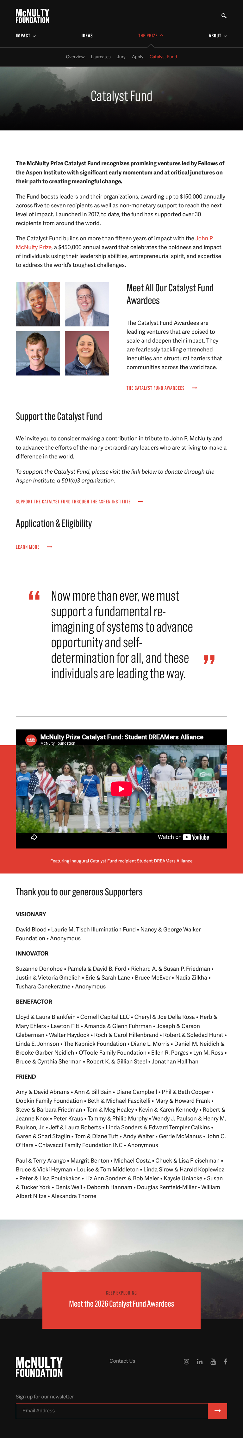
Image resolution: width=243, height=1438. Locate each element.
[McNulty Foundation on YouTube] (213, 1367)
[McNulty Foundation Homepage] (32, 16)
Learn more (28, 547)
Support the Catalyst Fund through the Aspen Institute (74, 502)
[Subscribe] (217, 1411)
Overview (75, 57)
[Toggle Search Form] (224, 16)
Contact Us (122, 1360)
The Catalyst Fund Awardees (156, 388)
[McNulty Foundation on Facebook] (225, 1367)
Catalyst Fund (163, 57)
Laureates (101, 57)
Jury (121, 57)
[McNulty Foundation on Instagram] (186, 1367)
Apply (137, 57)
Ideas (87, 36)
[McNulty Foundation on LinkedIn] (199, 1367)
